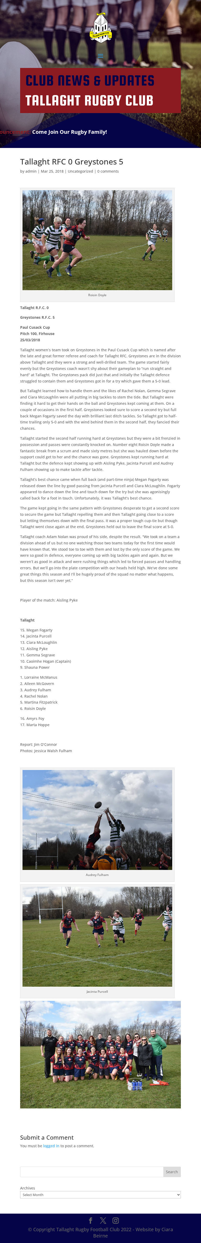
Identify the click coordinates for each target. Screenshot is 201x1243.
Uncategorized (80, 171)
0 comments (108, 171)
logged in (51, 1145)
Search (172, 1171)
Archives (27, 1188)
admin (31, 171)
